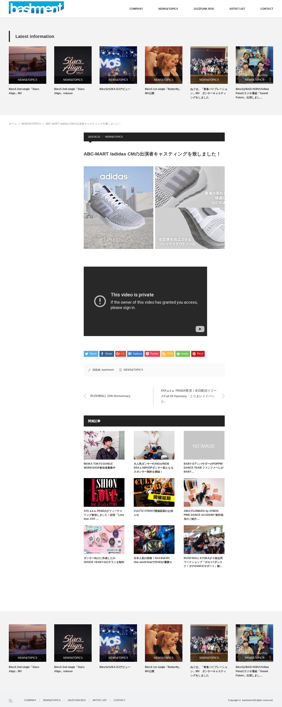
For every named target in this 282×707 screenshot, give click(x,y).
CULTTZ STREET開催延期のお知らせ (153, 512)
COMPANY (136, 8)
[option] (31, 70)
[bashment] (36, 7)
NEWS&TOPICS (168, 8)
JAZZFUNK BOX (203, 8)
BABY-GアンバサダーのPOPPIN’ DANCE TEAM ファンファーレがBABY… (203, 467)
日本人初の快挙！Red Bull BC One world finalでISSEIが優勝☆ (153, 560)
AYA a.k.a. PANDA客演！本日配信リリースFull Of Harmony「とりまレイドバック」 (189, 396)
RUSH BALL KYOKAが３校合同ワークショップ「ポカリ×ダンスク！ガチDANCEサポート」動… (203, 562)
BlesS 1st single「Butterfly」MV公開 (163, 91)
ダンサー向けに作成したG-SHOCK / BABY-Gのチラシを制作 (104, 560)
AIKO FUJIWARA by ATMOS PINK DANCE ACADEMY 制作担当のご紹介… (203, 514)
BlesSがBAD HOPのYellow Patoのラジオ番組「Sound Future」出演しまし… (252, 93)
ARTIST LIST (237, 8)
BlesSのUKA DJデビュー (115, 89)
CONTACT (266, 8)
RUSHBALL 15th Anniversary (110, 396)
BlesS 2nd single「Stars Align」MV (24, 91)
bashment (108, 369)
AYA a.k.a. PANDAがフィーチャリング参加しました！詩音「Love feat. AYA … (104, 514)
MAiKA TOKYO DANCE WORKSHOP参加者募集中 (99, 465)
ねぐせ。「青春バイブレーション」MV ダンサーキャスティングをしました (208, 93)
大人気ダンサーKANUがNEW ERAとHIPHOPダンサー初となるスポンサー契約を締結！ (153, 467)
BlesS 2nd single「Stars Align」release (69, 91)
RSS (11, 701)
